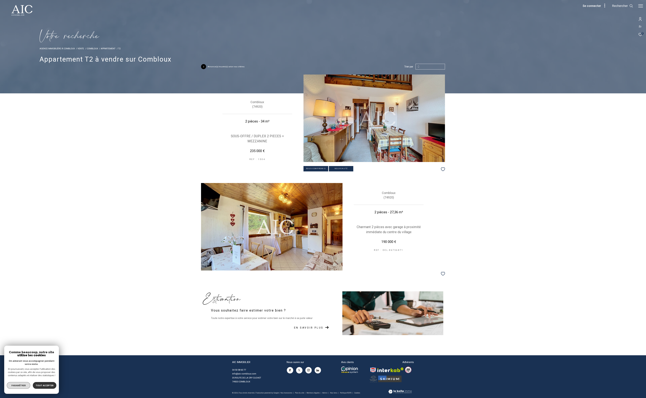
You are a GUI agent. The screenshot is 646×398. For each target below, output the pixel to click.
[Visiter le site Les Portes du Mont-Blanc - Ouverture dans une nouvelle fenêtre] (373, 379)
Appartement (108, 48)
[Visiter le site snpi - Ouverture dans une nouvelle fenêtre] (373, 370)
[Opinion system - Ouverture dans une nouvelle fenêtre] (349, 370)
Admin (325, 393)
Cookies (357, 393)
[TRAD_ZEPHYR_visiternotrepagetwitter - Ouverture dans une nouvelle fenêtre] (299, 370)
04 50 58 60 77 (239, 370)
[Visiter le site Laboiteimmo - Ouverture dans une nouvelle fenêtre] (400, 392)
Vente (81, 48)
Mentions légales (313, 393)
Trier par (408, 66)
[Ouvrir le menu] (640, 6)
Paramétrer (18, 385)
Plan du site (299, 393)
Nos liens (334, 393)
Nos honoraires (286, 393)
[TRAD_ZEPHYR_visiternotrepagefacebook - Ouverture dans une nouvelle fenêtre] (290, 370)
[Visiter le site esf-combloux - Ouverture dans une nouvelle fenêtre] (408, 370)
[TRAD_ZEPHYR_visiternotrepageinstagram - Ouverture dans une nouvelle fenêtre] (308, 370)
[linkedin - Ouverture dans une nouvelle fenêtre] (317, 370)
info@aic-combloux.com (244, 373)
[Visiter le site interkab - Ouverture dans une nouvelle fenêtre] (390, 370)
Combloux (92, 48)
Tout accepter (44, 385)
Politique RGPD (346, 393)
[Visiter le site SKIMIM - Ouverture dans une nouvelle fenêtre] (390, 379)
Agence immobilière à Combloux (57, 48)
